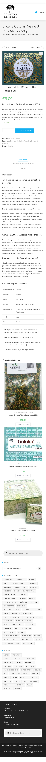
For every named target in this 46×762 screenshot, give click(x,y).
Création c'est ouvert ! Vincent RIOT (23, 753)
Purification (8, 621)
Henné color (15, 674)
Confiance (23, 595)
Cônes (20, 528)
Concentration (9, 595)
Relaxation (30, 625)
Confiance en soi (10, 598)
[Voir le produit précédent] (3, 47)
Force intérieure (10, 602)
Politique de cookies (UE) (23, 748)
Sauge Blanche (9, 632)
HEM (5, 674)
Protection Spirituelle (12, 617)
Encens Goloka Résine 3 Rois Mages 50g (25, 35)
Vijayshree (7, 689)
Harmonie (34, 602)
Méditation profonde (12, 610)
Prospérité (16, 613)
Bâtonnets (21, 464)
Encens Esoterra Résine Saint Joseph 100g (23, 415)
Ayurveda (33, 587)
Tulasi (29, 685)
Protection (27, 141)
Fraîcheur (23, 602)
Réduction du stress (23, 628)
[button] (41, 53)
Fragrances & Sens (11, 670)
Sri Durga (7, 681)
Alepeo (6, 655)
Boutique (5, 745)
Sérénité (37, 636)
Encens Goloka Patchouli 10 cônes (23, 531)
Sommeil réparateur (11, 636)
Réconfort (8, 628)
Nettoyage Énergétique (31, 610)
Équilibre (38, 640)
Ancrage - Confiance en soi (14, 583)
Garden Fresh (26, 670)
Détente (23, 598)
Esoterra (25, 412)
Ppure (15, 677)
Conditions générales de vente (33, 745)
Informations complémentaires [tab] (23, 164)
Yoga (14, 640)
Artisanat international (13, 659)
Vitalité (6, 640)
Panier (20, 745)
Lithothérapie (9, 606)
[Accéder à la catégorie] (39, 568)
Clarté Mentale (28, 591)
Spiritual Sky (32, 677)
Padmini (6, 677)
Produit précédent (11, 47)
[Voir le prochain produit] (42, 47)
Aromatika (16, 655)
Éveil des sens (28, 643)
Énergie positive (26, 640)
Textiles (17, 681)
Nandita (35, 674)
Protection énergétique (33, 617)
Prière (6, 613)
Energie (32, 598)
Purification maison (23, 621)
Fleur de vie (30, 666)
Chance (16, 591)
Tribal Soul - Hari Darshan (14, 685)
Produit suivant (35, 47)
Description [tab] (23, 159)
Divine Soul (29, 662)
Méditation (20, 141)
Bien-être (13, 141)
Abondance (8, 580)
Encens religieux (18, 412)
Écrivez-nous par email (11, 724)
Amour (31, 580)
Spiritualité (34, 141)
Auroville (7, 662)
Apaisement (8, 587)
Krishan (26, 674)
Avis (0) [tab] (23, 169)
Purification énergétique (13, 625)
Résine (18, 139)
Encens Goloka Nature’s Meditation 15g (23, 467)
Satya (22, 677)
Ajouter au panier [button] (23, 424)
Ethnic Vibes (18, 666)
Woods (17, 689)
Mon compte (13, 745)
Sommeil (21, 632)
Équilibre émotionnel (12, 643)
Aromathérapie (21, 587)
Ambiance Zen (21, 580)
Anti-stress (32, 583)
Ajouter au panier (24, 131)
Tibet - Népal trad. (30, 681)
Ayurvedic (18, 662)
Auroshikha (30, 659)
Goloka (13, 139)
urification (5, 144)
